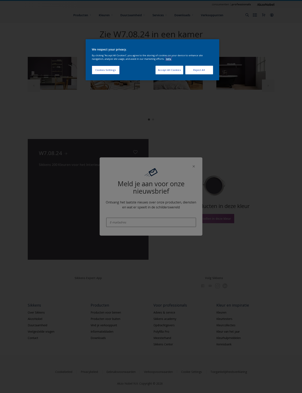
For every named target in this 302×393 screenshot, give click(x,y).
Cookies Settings (105, 69)
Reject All (199, 69)
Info (168, 58)
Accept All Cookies (169, 69)
